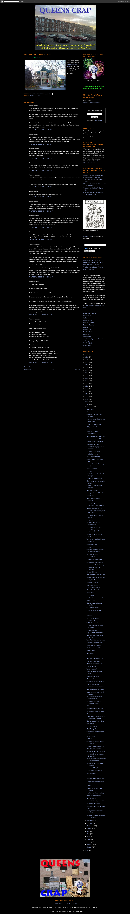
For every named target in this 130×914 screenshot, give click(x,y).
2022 (87, 365)
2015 (87, 383)
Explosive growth (92, 726)
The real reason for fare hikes (95, 721)
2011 (87, 394)
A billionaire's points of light (94, 559)
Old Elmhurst (90, 723)
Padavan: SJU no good (93, 451)
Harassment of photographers (95, 505)
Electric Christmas (92, 572)
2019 (87, 373)
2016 (87, 381)
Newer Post (27, 370)
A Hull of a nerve (91, 739)
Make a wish (90, 409)
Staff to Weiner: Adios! (93, 661)
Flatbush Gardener (88, 322)
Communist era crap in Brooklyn (96, 751)
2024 (87, 359)
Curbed (85, 318)
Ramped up (90, 520)
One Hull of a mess (92, 454)
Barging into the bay (92, 580)
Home (52, 370)
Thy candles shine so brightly (95, 689)
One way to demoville (93, 613)
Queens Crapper (37, 93)
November (90, 820)
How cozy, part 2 (91, 600)
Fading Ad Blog (87, 320)
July (88, 831)
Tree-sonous (90, 653)
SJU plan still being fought (94, 770)
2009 (87, 399)
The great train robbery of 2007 (96, 658)
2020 (87, 370)
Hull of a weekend (92, 468)
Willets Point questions (93, 623)
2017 (87, 378)
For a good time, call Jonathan (95, 493)
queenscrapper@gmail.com (65, 903)
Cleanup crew (90, 412)
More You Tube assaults (94, 749)
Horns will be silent (92, 554)
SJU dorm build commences (95, 610)
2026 (87, 354)
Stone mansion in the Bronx (95, 441)
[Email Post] (52, 93)
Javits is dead (91, 650)
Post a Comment (29, 367)
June (88, 834)
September (90, 826)
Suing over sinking (92, 630)
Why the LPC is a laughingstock (96, 539)
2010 (87, 396)
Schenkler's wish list (93, 582)
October (89, 823)
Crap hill (89, 656)
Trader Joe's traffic (92, 669)
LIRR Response (91, 773)
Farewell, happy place (93, 503)
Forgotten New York (89, 325)
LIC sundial (90, 706)
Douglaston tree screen (93, 803)
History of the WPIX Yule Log (95, 565)
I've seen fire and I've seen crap (96, 577)
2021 (87, 367)
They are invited (91, 798)
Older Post (77, 370)
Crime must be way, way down (95, 681)
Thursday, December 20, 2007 (41, 130)
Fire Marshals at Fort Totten (95, 648)
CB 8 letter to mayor (92, 607)
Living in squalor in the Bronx (95, 746)
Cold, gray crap (91, 547)
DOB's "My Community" (94, 456)
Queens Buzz (87, 334)
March (89, 842)
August (89, 828)
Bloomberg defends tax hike (95, 708)
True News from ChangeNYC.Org (93, 267)
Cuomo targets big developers (95, 776)
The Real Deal (87, 343)
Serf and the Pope (92, 557)
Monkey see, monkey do (94, 714)
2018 (87, 375)
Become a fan (87, 236)
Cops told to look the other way (96, 419)
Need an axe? (91, 421)
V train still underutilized (94, 424)
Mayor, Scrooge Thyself (94, 795)
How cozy (89, 615)
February (90, 844)
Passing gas (90, 495)
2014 (87, 386)
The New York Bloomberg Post (96, 436)
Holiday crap (90, 592)
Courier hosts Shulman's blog (95, 793)
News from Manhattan (93, 676)
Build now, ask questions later (95, 778)
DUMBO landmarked (93, 684)
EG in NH (89, 471)
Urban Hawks (87, 345)
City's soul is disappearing (94, 645)
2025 (87, 357)
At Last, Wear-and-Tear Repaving (93, 175)
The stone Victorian (92, 679)
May (88, 836)
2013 (87, 388)
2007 (87, 404)
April (88, 839)
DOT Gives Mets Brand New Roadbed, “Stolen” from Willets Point (93, 179)
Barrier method (91, 736)
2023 (87, 362)
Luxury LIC (90, 785)
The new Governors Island (94, 664)
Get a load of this (92, 544)
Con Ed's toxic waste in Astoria (96, 598)
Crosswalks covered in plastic (95, 687)
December (90, 407)
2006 (87, 850)
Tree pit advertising (92, 490)
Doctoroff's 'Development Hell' (95, 801)
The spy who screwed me (94, 508)
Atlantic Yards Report (89, 313)
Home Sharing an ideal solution (96, 711)
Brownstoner (87, 316)
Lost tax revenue (91, 666)
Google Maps (90, 305)
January (89, 847)
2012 (87, 391)
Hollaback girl (90, 541)
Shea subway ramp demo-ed (95, 562)
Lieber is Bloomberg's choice (95, 478)
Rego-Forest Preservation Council (93, 262)
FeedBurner (98, 120)
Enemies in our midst (93, 444)
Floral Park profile (92, 729)
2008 (87, 402)
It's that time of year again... (95, 527)
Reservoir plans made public (95, 642)
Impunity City (87, 329)
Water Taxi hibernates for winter (96, 640)
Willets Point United (89, 269)
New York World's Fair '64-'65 (91, 260)
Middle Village (35, 95)
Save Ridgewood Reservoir (91, 265)
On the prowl (90, 595)
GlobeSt (85, 327)
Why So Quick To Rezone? (94, 632)
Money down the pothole (94, 590)
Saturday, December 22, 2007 (41, 314)
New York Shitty (88, 332)
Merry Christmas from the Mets (96, 574)
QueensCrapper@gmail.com (91, 102)
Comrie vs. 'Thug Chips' (93, 768)
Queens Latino (87, 336)
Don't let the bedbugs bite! (94, 439)
